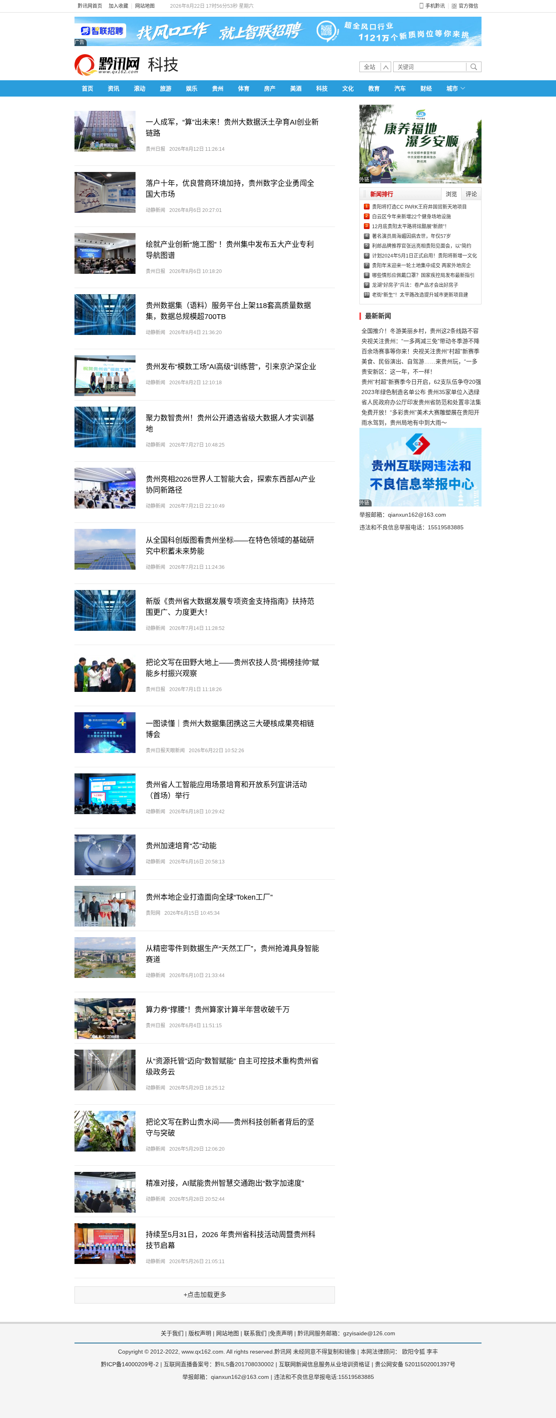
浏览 (451, 194)
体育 (244, 88)
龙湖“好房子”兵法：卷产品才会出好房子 (415, 285)
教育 (374, 88)
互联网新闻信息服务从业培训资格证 (324, 1364)
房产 (270, 88)
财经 (426, 88)
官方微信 (468, 6)
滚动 (139, 88)
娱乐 (191, 88)
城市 (452, 88)
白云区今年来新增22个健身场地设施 (411, 217)
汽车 (400, 88)
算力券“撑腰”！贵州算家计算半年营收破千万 (218, 1010)
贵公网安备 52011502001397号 (415, 1364)
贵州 (217, 88)
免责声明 (281, 1333)
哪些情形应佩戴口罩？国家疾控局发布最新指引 (423, 275)
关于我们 (172, 1333)
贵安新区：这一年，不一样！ (398, 371)
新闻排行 (381, 194)
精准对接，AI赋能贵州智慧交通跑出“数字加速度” (225, 1183)
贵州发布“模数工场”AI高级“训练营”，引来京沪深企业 (231, 367)
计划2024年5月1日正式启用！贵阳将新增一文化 (424, 256)
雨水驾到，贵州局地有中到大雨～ (404, 422)
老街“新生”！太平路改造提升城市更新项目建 (420, 295)
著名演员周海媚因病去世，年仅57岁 (411, 236)
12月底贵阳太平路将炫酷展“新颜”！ (410, 226)
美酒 (296, 88)
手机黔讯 (435, 6)
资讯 (113, 88)
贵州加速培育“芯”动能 (181, 846)
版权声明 (199, 1333)
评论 (471, 194)
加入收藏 (118, 6)
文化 (348, 88)
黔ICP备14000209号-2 (130, 1364)
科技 (163, 64)
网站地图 (145, 6)
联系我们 (255, 1333)
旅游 (165, 88)
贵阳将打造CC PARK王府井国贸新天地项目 (419, 207)
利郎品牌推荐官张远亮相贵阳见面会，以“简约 (421, 246)
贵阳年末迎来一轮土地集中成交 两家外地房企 (421, 266)
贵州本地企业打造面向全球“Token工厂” (209, 897)
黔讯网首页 (90, 6)
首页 (87, 88)
